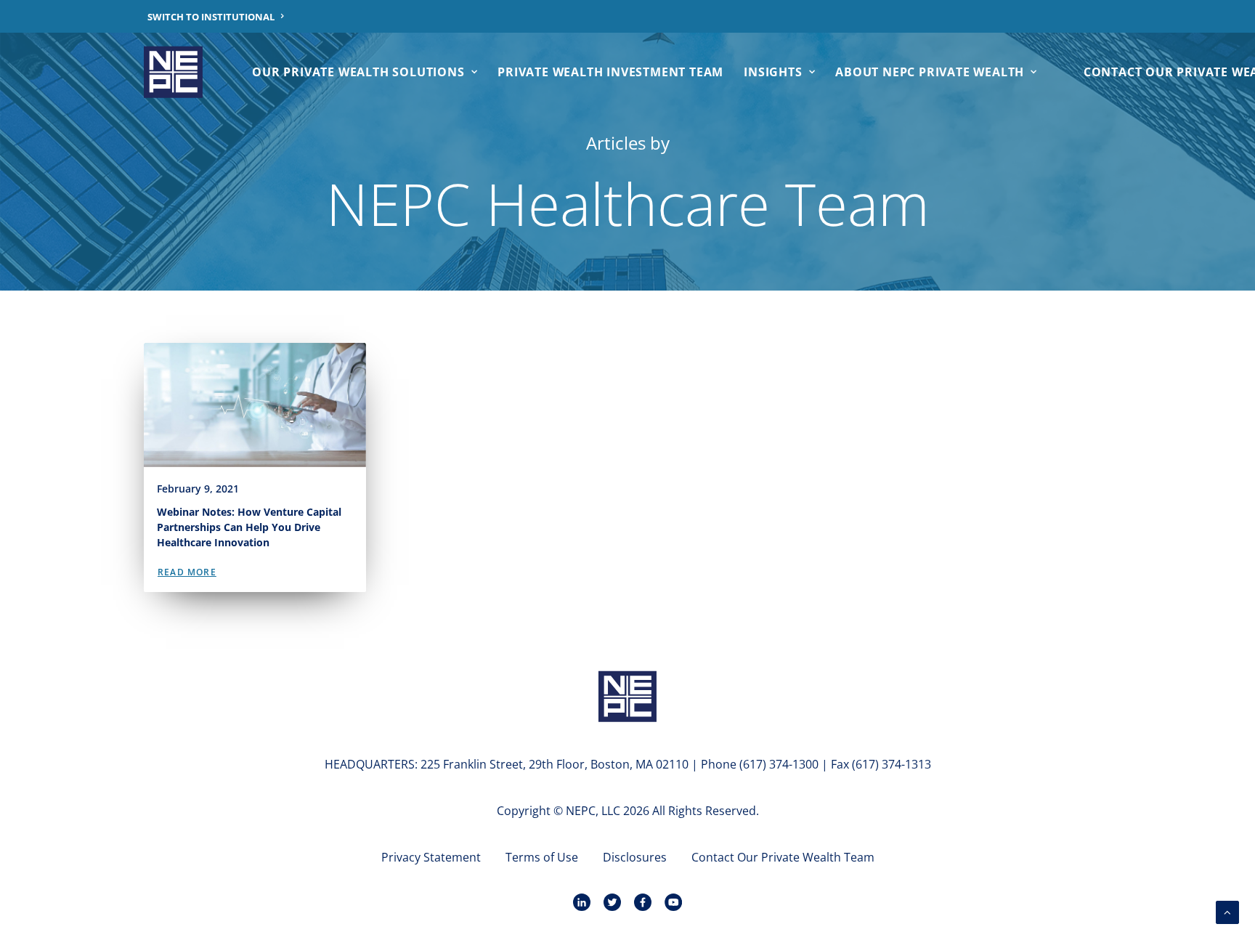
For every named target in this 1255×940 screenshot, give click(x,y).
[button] (255, 405)
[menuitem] (216, 16)
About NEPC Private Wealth (929, 72)
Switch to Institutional (211, 16)
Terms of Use (541, 857)
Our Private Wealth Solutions (358, 72)
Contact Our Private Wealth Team (782, 857)
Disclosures (635, 857)
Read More (187, 572)
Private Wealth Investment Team (610, 72)
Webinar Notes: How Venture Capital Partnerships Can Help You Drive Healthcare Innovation (249, 527)
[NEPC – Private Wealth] (173, 72)
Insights (773, 72)
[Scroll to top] (1227, 911)
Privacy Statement (431, 857)
